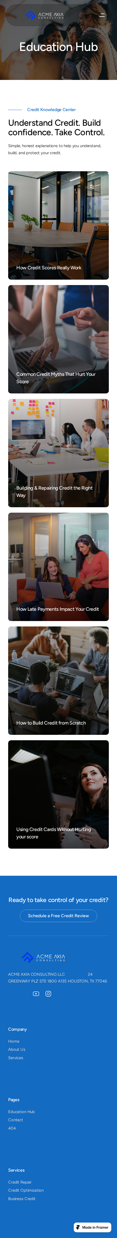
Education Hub (21, 1111)
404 (12, 1128)
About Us (16, 1049)
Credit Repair (20, 1182)
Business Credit (22, 1198)
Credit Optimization (26, 1190)
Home (13, 1041)
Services (15, 1057)
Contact (15, 1119)
